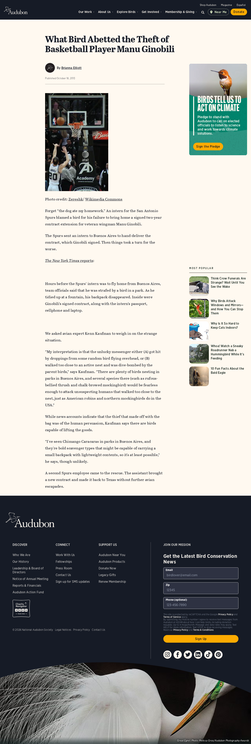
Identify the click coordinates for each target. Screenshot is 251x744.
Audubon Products (112, 561)
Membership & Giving (179, 12)
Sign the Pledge (208, 147)
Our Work (85, 12)
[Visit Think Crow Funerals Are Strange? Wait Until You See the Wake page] (218, 286)
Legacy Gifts (107, 575)
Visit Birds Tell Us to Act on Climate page (218, 109)
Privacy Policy (81, 629)
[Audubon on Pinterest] (218, 655)
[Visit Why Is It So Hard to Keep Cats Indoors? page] (218, 331)
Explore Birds (126, 12)
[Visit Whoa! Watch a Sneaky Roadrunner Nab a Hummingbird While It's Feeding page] (218, 354)
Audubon (15, 10)
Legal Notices (63, 629)
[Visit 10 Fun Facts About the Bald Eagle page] (218, 376)
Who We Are (21, 555)
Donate (238, 12)
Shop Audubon (208, 5)
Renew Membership (112, 581)
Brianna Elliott (71, 68)
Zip (168, 584)
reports (69, 260)
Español (241, 5)
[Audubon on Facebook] (178, 655)
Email (169, 570)
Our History (21, 561)
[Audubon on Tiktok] (208, 655)
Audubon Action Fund (28, 592)
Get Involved (150, 12)
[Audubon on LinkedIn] (198, 655)
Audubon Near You (112, 555)
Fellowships (64, 561)
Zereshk (75, 199)
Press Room (64, 568)
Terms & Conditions (203, 629)
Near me (221, 12)
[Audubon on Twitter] (188, 655)
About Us (104, 12)
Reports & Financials (27, 585)
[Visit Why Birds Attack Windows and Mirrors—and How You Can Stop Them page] (218, 308)
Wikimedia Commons (103, 199)
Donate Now (107, 568)
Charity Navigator (21, 608)
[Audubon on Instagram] (167, 655)
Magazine (226, 5)
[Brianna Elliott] (50, 68)
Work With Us (65, 555)
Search (203, 12)
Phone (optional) (176, 599)
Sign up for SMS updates (73, 581)
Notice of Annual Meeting (30, 579)
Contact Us (63, 575)
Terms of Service (172, 616)
